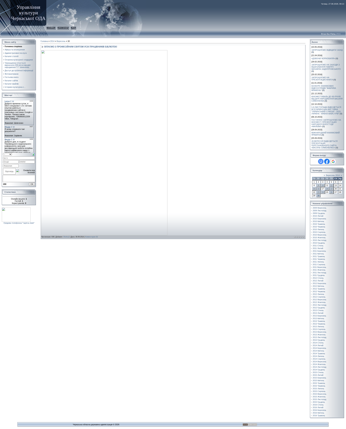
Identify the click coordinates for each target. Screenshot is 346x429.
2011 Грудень (319, 275)
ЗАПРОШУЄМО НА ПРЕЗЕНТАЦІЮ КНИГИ (322, 78)
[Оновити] (33, 154)
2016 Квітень (318, 413)
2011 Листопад (319, 272)
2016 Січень (318, 405)
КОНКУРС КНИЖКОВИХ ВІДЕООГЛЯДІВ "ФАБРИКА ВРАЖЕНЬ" (323, 88)
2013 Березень (319, 316)
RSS (339, 34)
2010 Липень (318, 229)
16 (318, 189)
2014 (52, 41)
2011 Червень (319, 259)
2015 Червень (319, 386)
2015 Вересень (319, 394)
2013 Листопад (319, 337)
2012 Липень (318, 294)
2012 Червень (319, 291)
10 (323, 185)
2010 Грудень (319, 243)
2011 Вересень (319, 267)
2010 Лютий (318, 216)
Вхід (73, 27)
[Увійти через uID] (320, 161)
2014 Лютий (318, 345)
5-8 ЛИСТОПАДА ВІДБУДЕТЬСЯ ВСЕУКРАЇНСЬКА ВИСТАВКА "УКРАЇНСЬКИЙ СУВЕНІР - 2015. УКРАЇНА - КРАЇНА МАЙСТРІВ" (326, 110)
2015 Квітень (318, 380)
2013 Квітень (318, 318)
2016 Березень (319, 410)
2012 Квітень (318, 286)
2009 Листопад (319, 210)
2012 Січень (318, 278)
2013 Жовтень (319, 335)
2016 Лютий (318, 407)
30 (318, 196)
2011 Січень (318, 246)
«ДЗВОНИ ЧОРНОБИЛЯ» (323, 58)
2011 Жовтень (319, 270)
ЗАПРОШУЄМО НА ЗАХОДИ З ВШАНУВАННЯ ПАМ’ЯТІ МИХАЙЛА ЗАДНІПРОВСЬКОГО (326, 67)
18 (327, 189)
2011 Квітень (318, 254)
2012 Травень (319, 289)
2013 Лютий (318, 313)
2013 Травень (319, 321)
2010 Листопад (319, 240)
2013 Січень (318, 310)
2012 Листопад (319, 305)
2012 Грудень (319, 308)
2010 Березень (319, 219)
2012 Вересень (319, 299)
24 (323, 192)
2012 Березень (319, 283)
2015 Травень (319, 383)
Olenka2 (66, 237)
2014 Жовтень (319, 364)
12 (331, 185)
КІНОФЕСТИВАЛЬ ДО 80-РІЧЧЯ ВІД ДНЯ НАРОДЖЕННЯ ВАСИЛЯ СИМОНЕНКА (327, 98)
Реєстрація (63, 27)
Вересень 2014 (333, 175)
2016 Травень (319, 415)
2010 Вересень (319, 235)
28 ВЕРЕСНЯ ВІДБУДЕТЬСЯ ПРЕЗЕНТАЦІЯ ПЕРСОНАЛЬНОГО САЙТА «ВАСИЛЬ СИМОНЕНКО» (324, 144)
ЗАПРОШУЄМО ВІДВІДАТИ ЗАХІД (327, 50)
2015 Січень (318, 372)
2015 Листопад (319, 399)
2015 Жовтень (319, 397)
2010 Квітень (318, 221)
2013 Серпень (319, 329)
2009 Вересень (319, 208)
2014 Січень (318, 343)
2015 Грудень (319, 402)
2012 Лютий (318, 281)
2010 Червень (319, 227)
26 (331, 192)
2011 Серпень (319, 264)
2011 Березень (319, 251)
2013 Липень (318, 326)
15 (314, 189)
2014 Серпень (319, 359)
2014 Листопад (319, 367)
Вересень (61, 41)
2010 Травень (319, 224)
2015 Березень (319, 378)
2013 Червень (319, 324)
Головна (50, 27)
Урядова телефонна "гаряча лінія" (18, 223)
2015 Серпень (319, 391)
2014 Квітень (318, 351)
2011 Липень (318, 262)
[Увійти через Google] (333, 161)
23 (318, 192)
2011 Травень (319, 256)
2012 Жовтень (319, 302)
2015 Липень (318, 388)
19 (331, 189)
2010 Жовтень (319, 237)
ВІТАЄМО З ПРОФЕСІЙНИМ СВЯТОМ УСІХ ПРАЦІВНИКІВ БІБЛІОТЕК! (80, 46)
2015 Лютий (318, 375)
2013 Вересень (319, 332)
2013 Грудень (319, 340)
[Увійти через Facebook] (327, 161)
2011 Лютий (318, 248)
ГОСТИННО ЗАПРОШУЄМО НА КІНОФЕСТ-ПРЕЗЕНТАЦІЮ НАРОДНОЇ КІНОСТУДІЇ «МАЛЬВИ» (326, 123)
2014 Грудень (319, 370)
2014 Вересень (319, 361)
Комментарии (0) (91, 237)
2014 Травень (319, 353)
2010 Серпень (319, 232)
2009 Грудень (319, 213)
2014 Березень (319, 348)
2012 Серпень (319, 297)
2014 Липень (318, 356)
